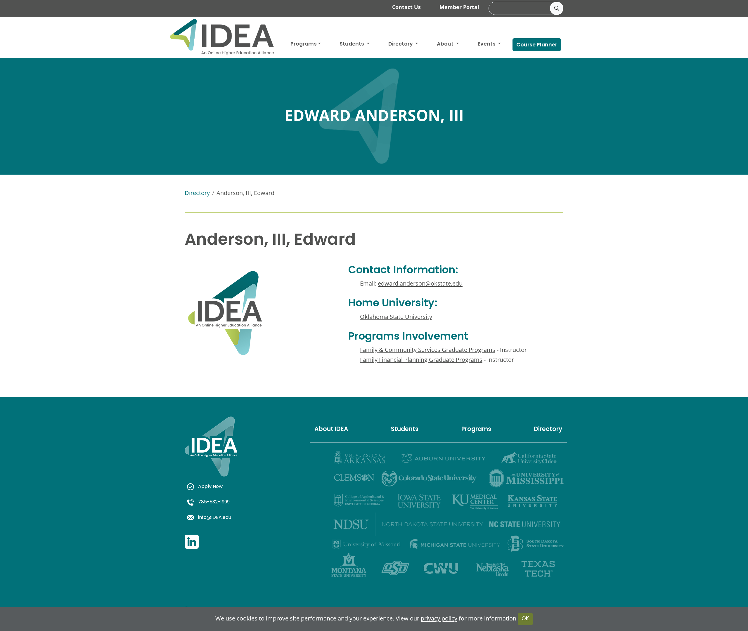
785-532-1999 (214, 502)
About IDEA (331, 429)
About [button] (446, 44)
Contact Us (406, 7)
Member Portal (459, 7)
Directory (197, 193)
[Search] (556, 8)
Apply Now (210, 487)
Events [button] (487, 44)
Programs (303, 44)
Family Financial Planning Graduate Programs (421, 360)
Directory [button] (401, 44)
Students (352, 44)
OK (525, 618)
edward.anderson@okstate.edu (420, 283)
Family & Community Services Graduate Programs (427, 350)
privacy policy (439, 619)
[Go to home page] (222, 37)
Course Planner (536, 45)
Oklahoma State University (396, 317)
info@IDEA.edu (214, 518)
